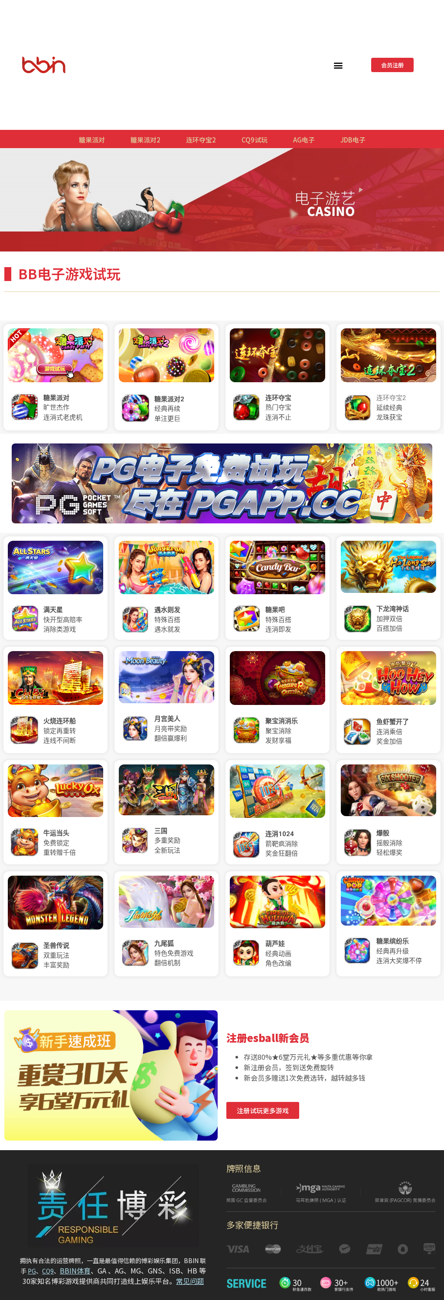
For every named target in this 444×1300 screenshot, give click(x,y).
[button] (338, 65)
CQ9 (48, 1271)
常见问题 (190, 1281)
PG (32, 1271)
